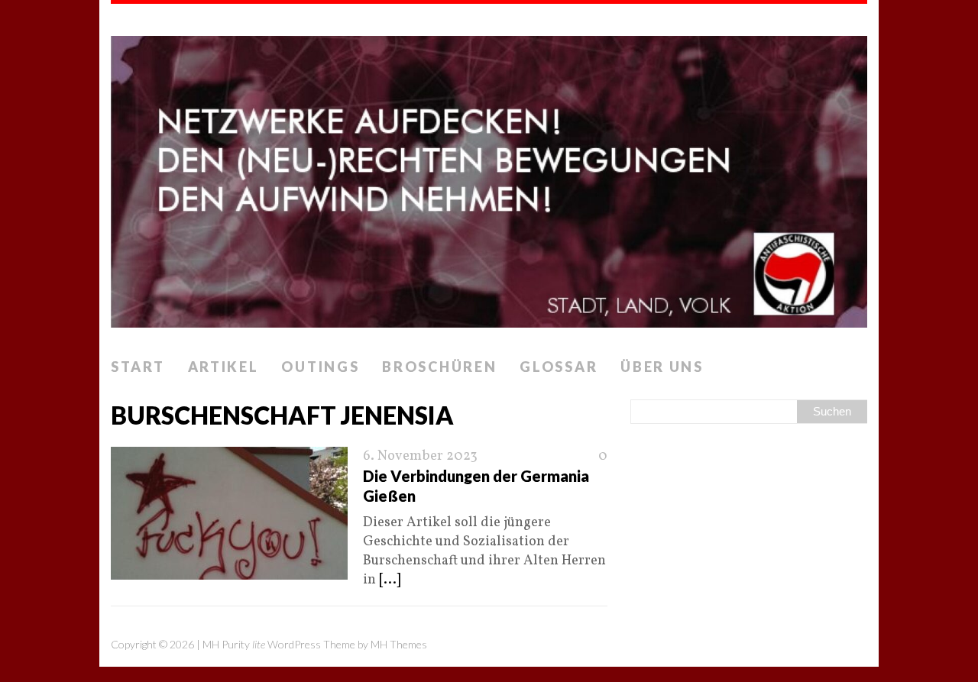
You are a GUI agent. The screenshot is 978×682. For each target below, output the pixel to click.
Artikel (223, 366)
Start (138, 366)
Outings (320, 366)
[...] (389, 580)
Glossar (558, 366)
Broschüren (439, 366)
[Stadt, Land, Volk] (489, 177)
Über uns (662, 366)
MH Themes (399, 644)
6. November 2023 (420, 456)
